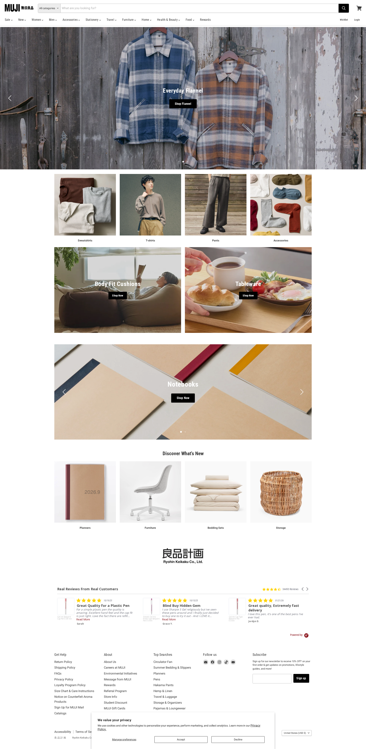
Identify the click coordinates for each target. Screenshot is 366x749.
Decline (238, 739)
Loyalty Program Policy (70, 685)
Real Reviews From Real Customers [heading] (87, 589)
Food (189, 20)
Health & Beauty (167, 20)
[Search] (344, 8)
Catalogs (60, 713)
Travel (111, 20)
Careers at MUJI (114, 667)
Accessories (70, 20)
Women (37, 20)
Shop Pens (183, 398)
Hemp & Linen (162, 691)
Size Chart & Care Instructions (74, 691)
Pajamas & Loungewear (169, 708)
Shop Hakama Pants (168, 103)
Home (146, 20)
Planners (159, 673)
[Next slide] (355, 98)
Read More (169, 622)
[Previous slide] (10, 98)
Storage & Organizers (167, 702)
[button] (303, 589)
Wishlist (344, 19)
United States (295, 733)
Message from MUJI (117, 679)
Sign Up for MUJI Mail (69, 707)
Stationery (92, 20)
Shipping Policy (64, 667)
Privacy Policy (63, 679)
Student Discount (115, 702)
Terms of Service (86, 732)
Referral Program (115, 691)
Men (52, 20)
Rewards (205, 20)
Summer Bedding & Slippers (172, 667)
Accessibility (62, 732)
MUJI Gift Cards (114, 708)
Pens (156, 679)
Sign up (301, 678)
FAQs (57, 673)
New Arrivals (203, 103)
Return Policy (63, 662)
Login (357, 19)
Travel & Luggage (165, 697)
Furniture (128, 20)
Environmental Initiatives (120, 673)
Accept (181, 739)
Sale (8, 20)
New (21, 20)
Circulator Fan (162, 662)
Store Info (110, 697)
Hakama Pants (163, 685)
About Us (110, 662)
